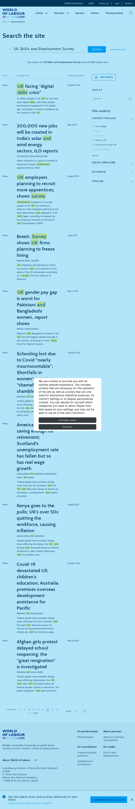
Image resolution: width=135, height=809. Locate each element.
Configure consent (67, 420)
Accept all (68, 427)
